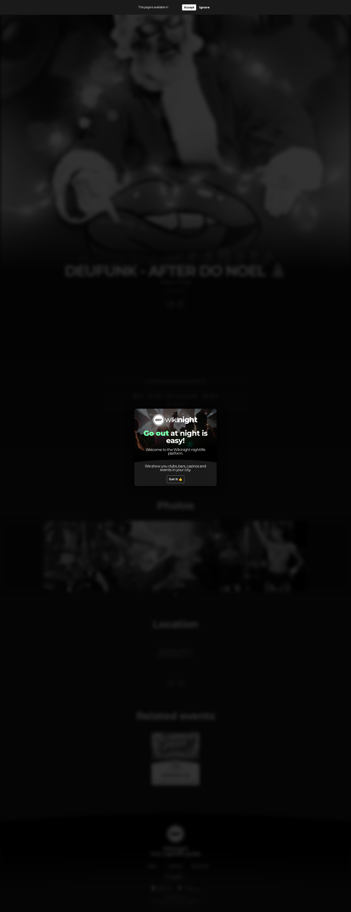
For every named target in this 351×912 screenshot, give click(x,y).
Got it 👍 (175, 479)
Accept (189, 7)
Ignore (204, 7)
